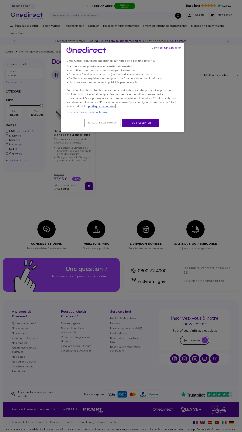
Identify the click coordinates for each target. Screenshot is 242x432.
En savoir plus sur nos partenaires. (88, 112)
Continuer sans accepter (166, 47)
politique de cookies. (101, 106)
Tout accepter (140, 122)
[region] (122, 87)
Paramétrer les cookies (102, 123)
